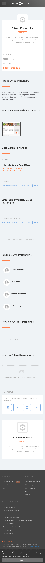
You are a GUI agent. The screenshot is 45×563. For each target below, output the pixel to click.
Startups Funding (11, 481)
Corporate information (32, 481)
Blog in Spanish (30, 488)
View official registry (33, 546)
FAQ (4, 488)
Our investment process (11, 510)
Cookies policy (8, 533)
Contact (27, 495)
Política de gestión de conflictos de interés (17, 520)
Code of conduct (8, 524)
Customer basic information (12, 527)
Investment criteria (9, 507)
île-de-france (25, 185)
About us (28, 491)
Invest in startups (8, 485)
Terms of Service (8, 514)
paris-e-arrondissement (10, 185)
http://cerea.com (12, 67)
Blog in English (30, 485)
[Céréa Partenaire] (11, 129)
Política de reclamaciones (11, 517)
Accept (22, 560)
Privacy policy (7, 530)
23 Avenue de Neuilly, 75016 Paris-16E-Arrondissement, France (14, 170)
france (35, 185)
